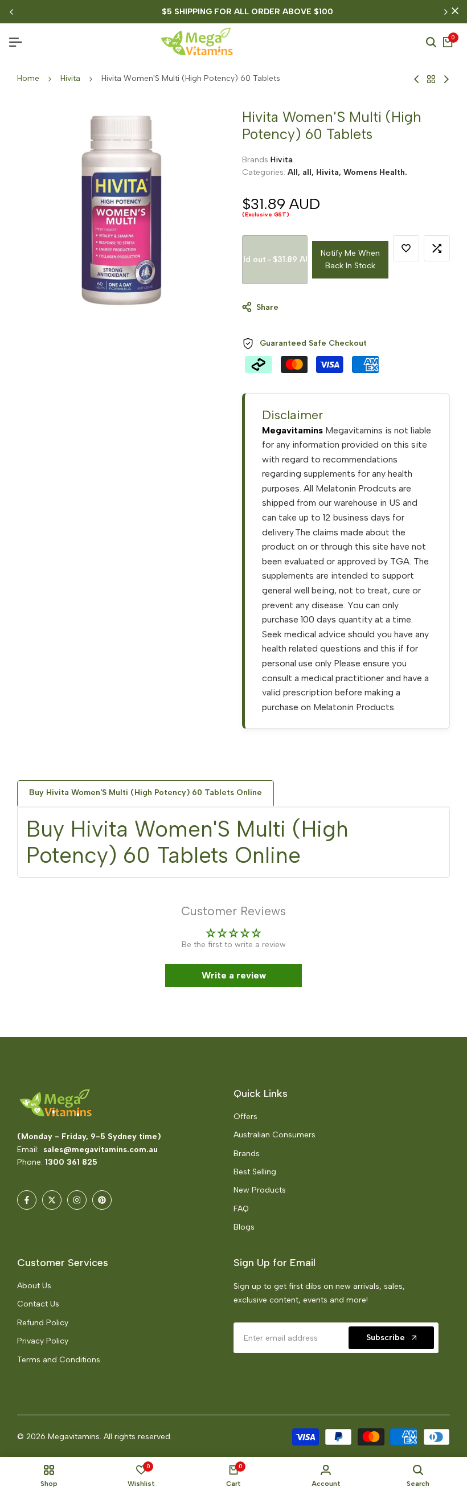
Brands (246, 1153)
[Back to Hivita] (431, 79)
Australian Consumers (274, 1135)
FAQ (241, 1209)
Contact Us (38, 1304)
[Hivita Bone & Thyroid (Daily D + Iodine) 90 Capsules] (446, 79)
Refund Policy (42, 1323)
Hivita (70, 78)
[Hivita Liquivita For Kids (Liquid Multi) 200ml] (416, 79)
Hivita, (329, 172)
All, (295, 172)
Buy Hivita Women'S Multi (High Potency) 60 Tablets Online (145, 792)
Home (28, 78)
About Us (34, 1286)
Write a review (234, 975)
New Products (259, 1190)
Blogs (244, 1227)
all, (309, 172)
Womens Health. (375, 172)
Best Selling (254, 1172)
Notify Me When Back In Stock (350, 259)
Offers (245, 1116)
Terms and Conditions (58, 1360)
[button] (208, 1388)
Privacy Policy (42, 1341)
